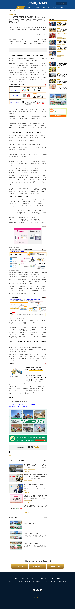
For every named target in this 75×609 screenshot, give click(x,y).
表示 (14, 49)
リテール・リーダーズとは (16, 581)
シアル (63, 31)
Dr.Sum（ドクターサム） (15, 201)
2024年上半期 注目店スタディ (31, 543)
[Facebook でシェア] (32, 447)
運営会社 (9, 581)
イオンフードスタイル (60, 55)
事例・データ (63, 7)
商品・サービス (46, 7)
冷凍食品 (64, 38)
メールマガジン (56, 566)
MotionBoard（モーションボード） (30, 201)
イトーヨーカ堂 (59, 38)
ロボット (29, 480)
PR (15, 14)
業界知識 (54, 7)
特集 (45, 578)
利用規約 (38, 581)
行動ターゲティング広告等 (33, 581)
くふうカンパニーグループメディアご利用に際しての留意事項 (57, 581)
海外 (64, 49)
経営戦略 (37, 7)
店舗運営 (29, 7)
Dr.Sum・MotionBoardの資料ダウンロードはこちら (20, 401)
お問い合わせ (22, 581)
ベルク (26, 480)
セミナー (20, 566)
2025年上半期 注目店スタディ (31, 533)
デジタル (30, 500)
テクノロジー (20, 7)
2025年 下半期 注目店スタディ (32, 523)
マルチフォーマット (60, 49)
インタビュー (12, 7)
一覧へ (45, 460)
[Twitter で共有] (29, 447)
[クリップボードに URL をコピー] (37, 447)
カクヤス (26, 500)
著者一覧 (26, 581)
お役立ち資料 (38, 566)
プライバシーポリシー (44, 581)
